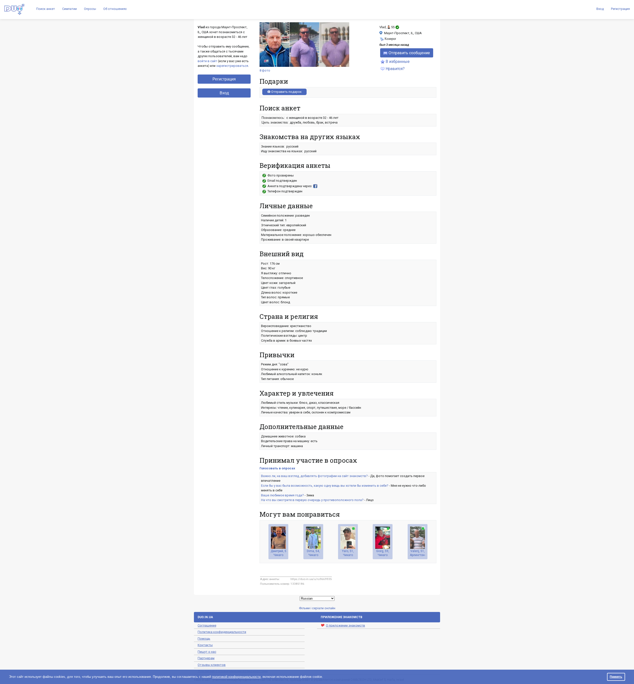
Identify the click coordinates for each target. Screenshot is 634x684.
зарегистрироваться (232, 66)
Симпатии (69, 9)
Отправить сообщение (409, 53)
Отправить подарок (286, 92)
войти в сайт (207, 61)
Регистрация (620, 9)
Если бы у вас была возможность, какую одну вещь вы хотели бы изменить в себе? (324, 485)
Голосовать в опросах (277, 468)
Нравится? (395, 68)
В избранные (398, 61)
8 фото (265, 70)
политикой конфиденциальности (236, 677)
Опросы (90, 9)
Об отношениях (115, 9)
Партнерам (206, 658)
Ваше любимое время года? (282, 495)
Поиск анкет (45, 9)
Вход (600, 9)
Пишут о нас (207, 652)
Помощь (204, 638)
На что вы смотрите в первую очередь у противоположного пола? (312, 500)
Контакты (205, 645)
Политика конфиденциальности (222, 632)
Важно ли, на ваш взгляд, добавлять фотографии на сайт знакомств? (314, 476)
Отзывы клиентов (212, 665)
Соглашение (207, 625)
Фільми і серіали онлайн (317, 608)
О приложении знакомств (345, 625)
